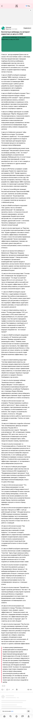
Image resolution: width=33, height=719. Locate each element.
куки (12, 711)
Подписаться (27, 28)
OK (28, 711)
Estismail (8, 27)
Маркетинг (8, 29)
